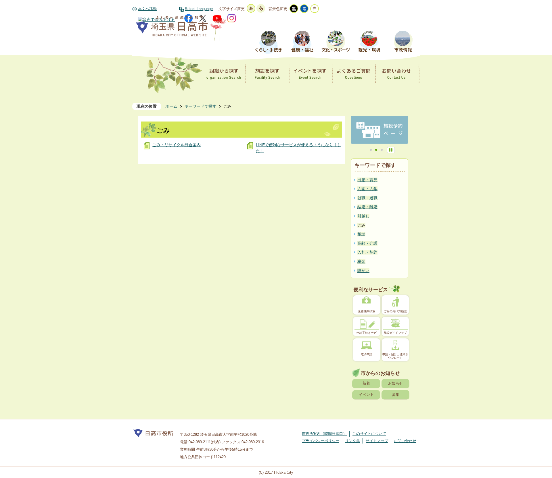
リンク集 (352, 441)
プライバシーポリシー (320, 441)
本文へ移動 (147, 9)
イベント (366, 394)
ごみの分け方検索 (395, 311)
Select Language (199, 9)
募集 (395, 394)
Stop (391, 150)
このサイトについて (369, 433)
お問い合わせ (405, 441)
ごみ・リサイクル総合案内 (176, 144)
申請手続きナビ (366, 332)
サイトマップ (377, 441)
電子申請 (366, 354)
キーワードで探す (200, 106)
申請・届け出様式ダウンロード (395, 356)
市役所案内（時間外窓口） (324, 433)
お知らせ (395, 383)
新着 (366, 383)
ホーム (171, 106)
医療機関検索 (366, 311)
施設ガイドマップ (395, 332)
